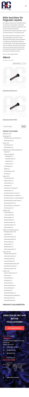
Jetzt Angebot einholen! (14, 328)
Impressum (11, 393)
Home (4, 54)
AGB (23, 393)
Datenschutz (18, 393)
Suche (23, 126)
